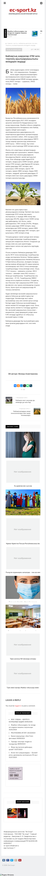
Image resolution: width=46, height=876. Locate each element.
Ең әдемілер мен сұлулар (23, 486)
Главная (10, 43)
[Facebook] (7, 860)
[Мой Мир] (21, 385)
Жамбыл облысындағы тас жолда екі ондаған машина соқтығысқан (12, 32)
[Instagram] (15, 860)
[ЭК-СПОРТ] (23, 8)
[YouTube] (19, 860)
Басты (16, 43)
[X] (24, 385)
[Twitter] (11, 860)
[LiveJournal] (30, 385)
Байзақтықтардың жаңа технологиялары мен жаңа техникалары (20, 413)
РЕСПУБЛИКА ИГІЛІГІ (19, 733)
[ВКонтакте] (15, 385)
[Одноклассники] (18, 385)
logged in (18, 706)
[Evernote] (27, 385)
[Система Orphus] (15, 768)
